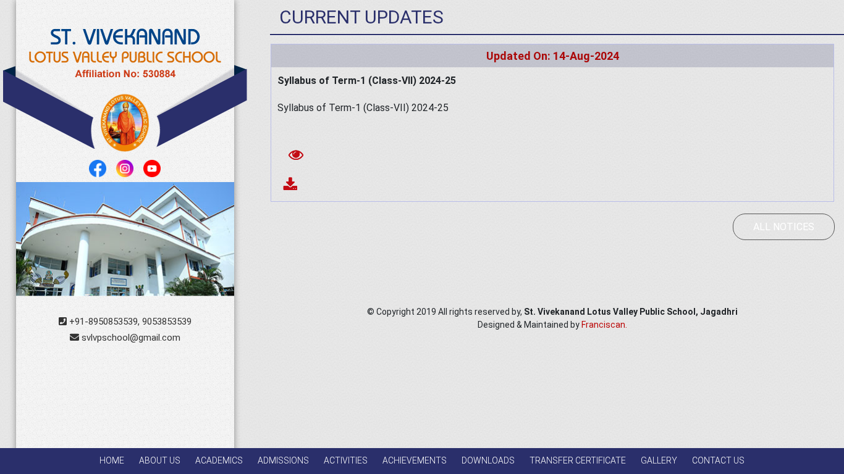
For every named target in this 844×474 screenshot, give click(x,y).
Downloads (488, 460)
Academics (219, 460)
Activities (346, 460)
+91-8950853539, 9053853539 (129, 321)
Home (111, 460)
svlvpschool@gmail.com (129, 337)
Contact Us (718, 460)
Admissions (283, 460)
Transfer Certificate (578, 460)
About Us (159, 460)
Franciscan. (604, 325)
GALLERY (659, 460)
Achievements (414, 460)
